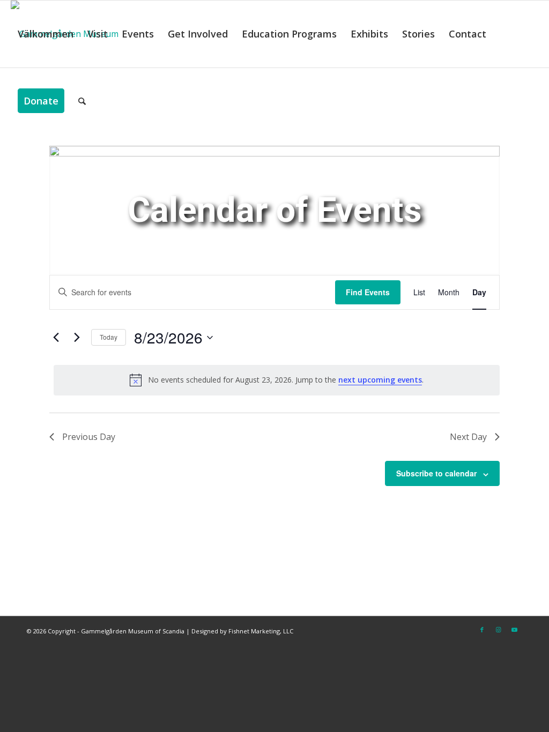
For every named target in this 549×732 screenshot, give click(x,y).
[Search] (82, 101)
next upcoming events (380, 380)
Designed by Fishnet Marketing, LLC (242, 631)
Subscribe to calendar (436, 473)
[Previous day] (55, 337)
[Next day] (76, 337)
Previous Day (88, 437)
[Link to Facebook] (482, 630)
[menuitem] (45, 34)
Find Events (368, 292)
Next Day (468, 437)
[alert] (277, 380)
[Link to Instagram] (498, 630)
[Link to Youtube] (514, 630)
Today (108, 336)
